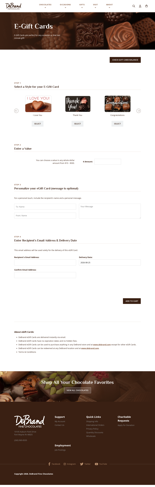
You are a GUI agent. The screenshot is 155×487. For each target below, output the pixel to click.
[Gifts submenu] (82, 8)
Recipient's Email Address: (26, 257)
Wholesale (91, 436)
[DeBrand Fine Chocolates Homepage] (13, 6)
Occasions (65, 4)
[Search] (134, 6)
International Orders (95, 425)
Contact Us (59, 425)
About (109, 4)
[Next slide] (139, 111)
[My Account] (140, 6)
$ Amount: (88, 161)
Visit (95, 4)
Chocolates (45, 4)
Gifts (82, 4)
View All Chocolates (77, 390)
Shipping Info (92, 421)
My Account (60, 421)
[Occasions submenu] (65, 8)
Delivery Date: (85, 257)
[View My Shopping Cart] (146, 6)
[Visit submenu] (95, 8)
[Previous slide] (16, 111)
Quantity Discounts (94, 432)
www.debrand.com (102, 344)
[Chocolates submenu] (45, 8)
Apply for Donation (126, 425)
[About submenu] (109, 8)
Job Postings (60, 450)
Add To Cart (132, 301)
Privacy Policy (92, 428)
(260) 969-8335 (20, 440)
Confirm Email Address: (25, 270)
